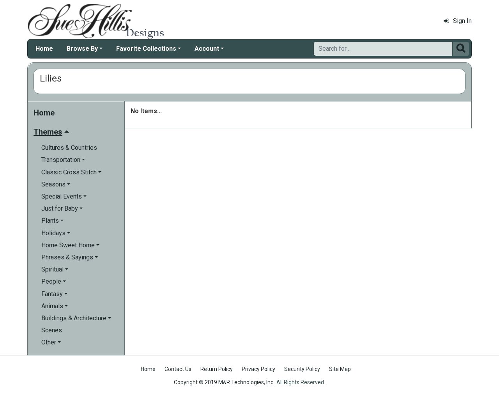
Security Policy (302, 369)
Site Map (340, 369)
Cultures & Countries (69, 147)
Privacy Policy (258, 369)
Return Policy (216, 369)
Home (44, 48)
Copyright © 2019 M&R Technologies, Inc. (224, 382)
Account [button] (207, 48)
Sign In (462, 21)
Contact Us (178, 369)
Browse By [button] (82, 48)
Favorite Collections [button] (146, 48)
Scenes (51, 330)
